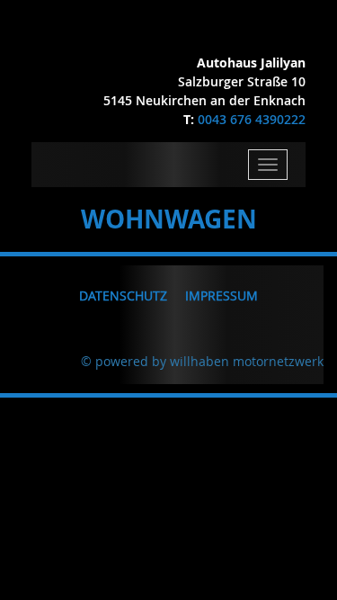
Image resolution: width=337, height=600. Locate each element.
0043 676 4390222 (252, 119)
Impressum (221, 295)
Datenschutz (123, 295)
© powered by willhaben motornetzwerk (202, 361)
